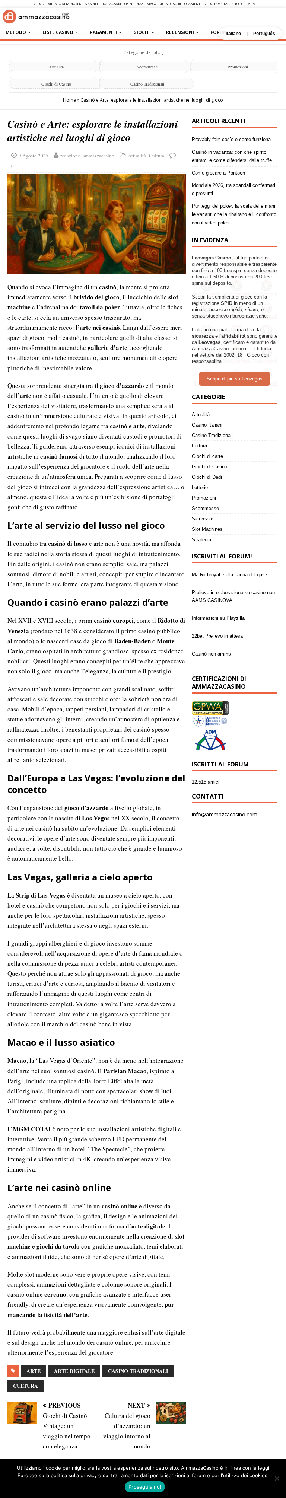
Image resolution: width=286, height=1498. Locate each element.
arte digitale (74, 1371)
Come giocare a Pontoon (218, 173)
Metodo (16, 32)
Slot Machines (207, 529)
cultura (25, 1386)
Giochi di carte (207, 456)
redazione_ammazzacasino (87, 155)
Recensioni (180, 32)
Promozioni (238, 67)
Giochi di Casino (56, 84)
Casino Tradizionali (147, 84)
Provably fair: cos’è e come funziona (231, 139)
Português (264, 33)
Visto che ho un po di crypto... (224, 654)
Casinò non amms (211, 636)
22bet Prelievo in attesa (217, 618)
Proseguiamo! (144, 1487)
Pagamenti (103, 32)
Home (69, 100)
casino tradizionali (138, 1371)
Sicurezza (202, 519)
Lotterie (200, 487)
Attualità (56, 67)
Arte (33, 1371)
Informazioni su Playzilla (218, 600)
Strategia (201, 539)
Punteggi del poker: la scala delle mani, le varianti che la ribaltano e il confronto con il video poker (234, 214)
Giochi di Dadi (207, 477)
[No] (276, 1478)
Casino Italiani (207, 425)
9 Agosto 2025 (33, 155)
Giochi (141, 32)
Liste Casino (57, 32)
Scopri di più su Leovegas (235, 379)
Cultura (156, 155)
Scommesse (147, 67)
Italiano (233, 33)
